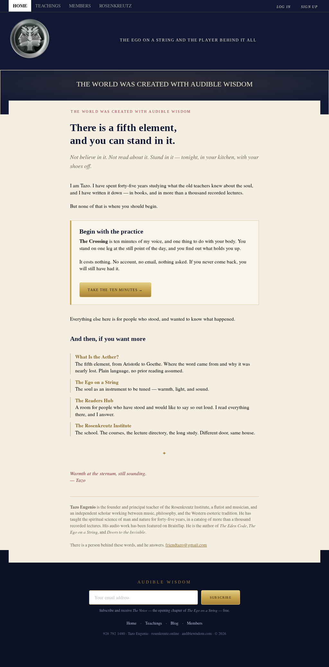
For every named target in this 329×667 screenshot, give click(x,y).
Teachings (153, 623)
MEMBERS (80, 6)
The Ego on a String (97, 382)
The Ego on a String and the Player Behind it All (188, 40)
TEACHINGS (48, 6)
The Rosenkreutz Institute (103, 425)
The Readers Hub (94, 400)
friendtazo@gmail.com (186, 545)
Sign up (309, 7)
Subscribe (220, 597)
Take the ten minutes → (115, 290)
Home (132, 623)
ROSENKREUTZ (115, 6)
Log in (284, 7)
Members (194, 623)
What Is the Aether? (97, 356)
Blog (174, 623)
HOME (20, 5)
